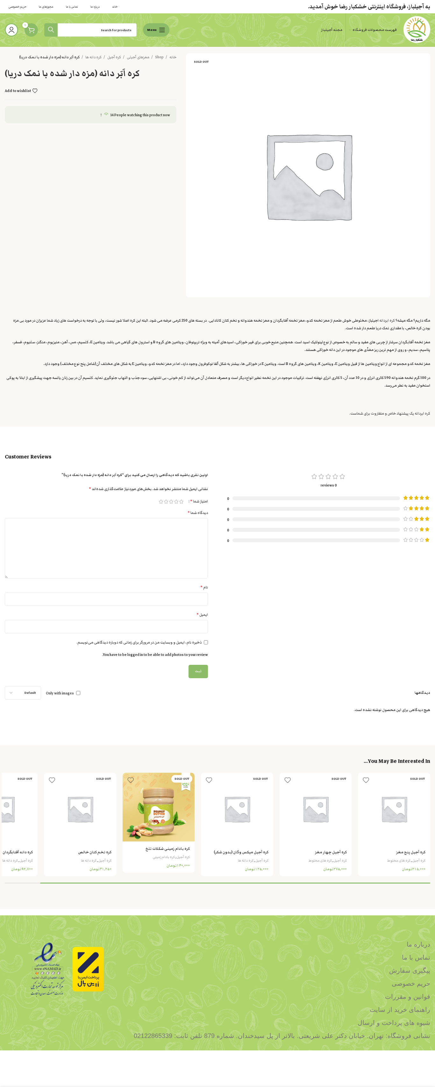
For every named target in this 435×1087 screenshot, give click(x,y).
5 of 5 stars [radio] (160, 501)
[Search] (51, 30)
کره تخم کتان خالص (94, 852)
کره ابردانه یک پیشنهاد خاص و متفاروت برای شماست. (389, 413)
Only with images (60, 693)
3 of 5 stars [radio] (171, 501)
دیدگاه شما (198, 513)
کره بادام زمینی (164, 857)
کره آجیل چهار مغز (331, 852)
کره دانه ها (93, 57)
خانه (172, 57)
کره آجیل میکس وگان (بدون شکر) (241, 852)
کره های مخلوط (398, 860)
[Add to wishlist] (366, 780)
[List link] (272, 944)
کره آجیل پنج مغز (410, 852)
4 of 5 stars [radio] (165, 501)
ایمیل (202, 615)
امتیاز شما (199, 501)
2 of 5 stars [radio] (176, 501)
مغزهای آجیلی (137, 57)
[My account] (11, 30)
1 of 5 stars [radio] (181, 501)
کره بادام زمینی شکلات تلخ (168, 848)
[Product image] (394, 809)
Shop (159, 57)
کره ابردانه (387, 320)
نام (204, 587)
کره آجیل (114, 57)
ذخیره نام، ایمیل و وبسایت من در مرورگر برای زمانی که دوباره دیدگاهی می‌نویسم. (139, 642)
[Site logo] (416, 29)
